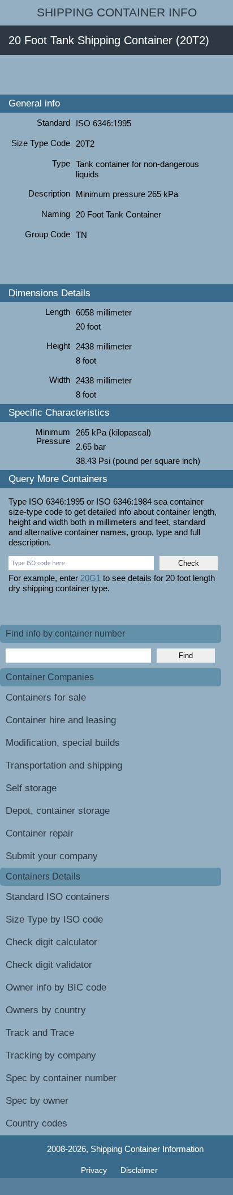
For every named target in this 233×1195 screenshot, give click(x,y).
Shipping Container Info (117, 12)
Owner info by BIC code (56, 987)
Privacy (95, 1170)
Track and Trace (40, 1032)
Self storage (31, 788)
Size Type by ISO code (54, 919)
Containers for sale (46, 697)
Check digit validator (49, 964)
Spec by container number (61, 1078)
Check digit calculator (51, 942)
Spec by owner (37, 1100)
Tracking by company (51, 1055)
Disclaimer (139, 1170)
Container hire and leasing (61, 720)
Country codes (36, 1123)
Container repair (40, 833)
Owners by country (46, 1010)
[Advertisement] (116, 75)
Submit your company (52, 856)
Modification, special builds (63, 742)
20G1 (90, 578)
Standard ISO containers (58, 896)
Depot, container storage (58, 810)
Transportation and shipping (64, 765)
